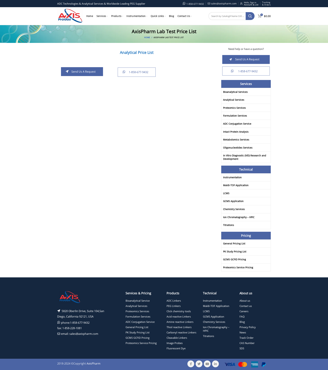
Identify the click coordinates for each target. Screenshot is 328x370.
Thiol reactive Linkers (179, 327)
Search (250, 16)
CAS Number (247, 343)
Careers (244, 311)
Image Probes (175, 343)
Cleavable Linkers (177, 337)
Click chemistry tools (179, 311)
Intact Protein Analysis (236, 131)
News (243, 332)
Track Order (247, 337)
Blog (242, 322)
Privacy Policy (248, 327)
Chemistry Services (234, 209)
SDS (242, 348)
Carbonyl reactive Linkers (181, 332)
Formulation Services (235, 115)
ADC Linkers (174, 300)
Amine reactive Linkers (180, 322)
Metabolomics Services (236, 139)
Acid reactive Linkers (179, 316)
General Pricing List (234, 243)
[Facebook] (190, 363)
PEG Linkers (174, 306)
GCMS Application (233, 201)
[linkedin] (215, 363)
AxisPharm (93, 363)
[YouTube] (207, 363)
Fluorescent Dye (176, 348)
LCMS (226, 193)
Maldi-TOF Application (236, 185)
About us (245, 300)
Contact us (246, 306)
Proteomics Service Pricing (238, 267)
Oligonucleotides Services (237, 147)
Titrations (228, 225)
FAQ (242, 316)
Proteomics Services (234, 107)
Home (147, 37)
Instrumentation (232, 177)
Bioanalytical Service (138, 300)
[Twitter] (199, 363)
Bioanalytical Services (235, 91)
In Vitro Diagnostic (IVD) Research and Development (244, 157)
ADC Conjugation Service (237, 123)
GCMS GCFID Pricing (234, 259)
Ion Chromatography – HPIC (239, 217)
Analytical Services (233, 99)
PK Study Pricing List (234, 251)
